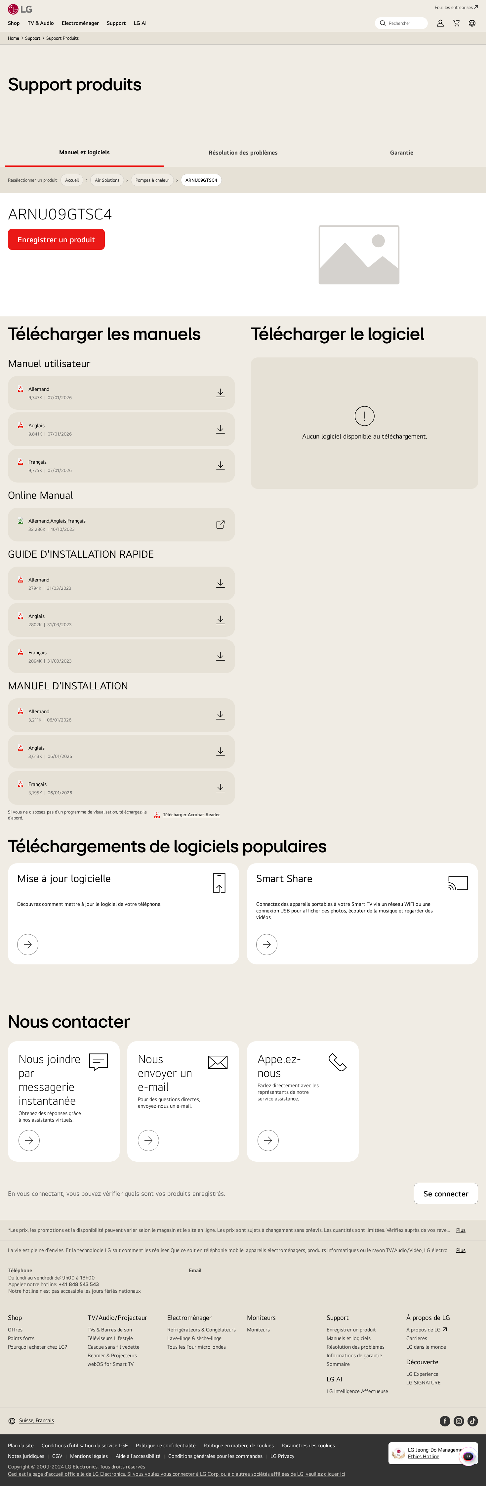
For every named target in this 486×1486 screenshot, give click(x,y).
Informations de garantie (354, 1355)
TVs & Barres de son (110, 1329)
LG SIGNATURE (423, 1382)
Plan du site (21, 1445)
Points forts (21, 1338)
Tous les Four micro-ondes (196, 1347)
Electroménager (80, 23)
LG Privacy (282, 1456)
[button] (401, 23)
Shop (14, 23)
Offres (15, 1329)
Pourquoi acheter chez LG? (37, 1347)
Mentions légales (89, 1456)
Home (13, 38)
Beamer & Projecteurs (112, 1355)
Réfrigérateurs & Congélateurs (201, 1329)
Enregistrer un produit (351, 1329)
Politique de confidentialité (166, 1445)
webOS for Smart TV (111, 1364)
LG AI (140, 23)
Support (116, 23)
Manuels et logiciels (349, 1338)
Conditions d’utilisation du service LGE (85, 1445)
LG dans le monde (426, 1347)
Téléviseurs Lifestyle (110, 1338)
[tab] (84, 153)
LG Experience (422, 1374)
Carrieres (416, 1338)
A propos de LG (423, 1329)
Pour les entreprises (454, 7)
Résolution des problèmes (356, 1347)
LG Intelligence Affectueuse (357, 1391)
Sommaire (338, 1364)
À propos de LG (428, 1317)
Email (195, 1270)
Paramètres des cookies (308, 1445)
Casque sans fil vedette (114, 1347)
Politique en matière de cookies (239, 1445)
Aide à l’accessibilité (138, 1456)
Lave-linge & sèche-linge (194, 1338)
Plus (461, 1230)
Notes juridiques (26, 1456)
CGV (57, 1456)
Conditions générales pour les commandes (215, 1456)
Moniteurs (258, 1329)
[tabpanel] (243, 573)
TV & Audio (41, 23)
